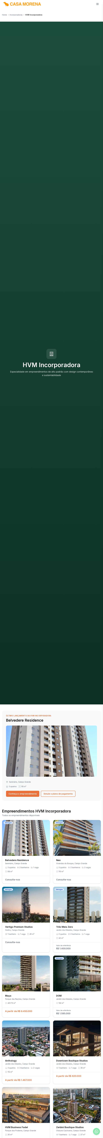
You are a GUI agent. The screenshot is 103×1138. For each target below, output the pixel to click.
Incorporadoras (16, 15)
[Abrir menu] (97, 4)
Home (4, 15)
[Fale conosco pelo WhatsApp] (96, 1131)
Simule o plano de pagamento (58, 794)
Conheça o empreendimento (23, 794)
